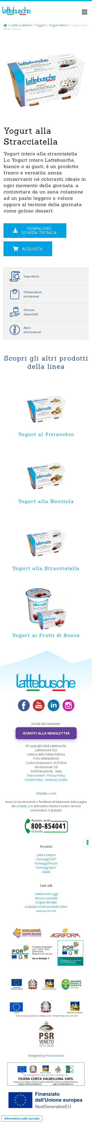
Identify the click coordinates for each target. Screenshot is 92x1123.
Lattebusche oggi (46, 894)
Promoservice (55, 1056)
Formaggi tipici (46, 868)
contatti (21, 806)
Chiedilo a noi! (46, 793)
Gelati (46, 872)
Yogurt (40, 25)
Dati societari (36, 775)
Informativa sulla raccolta (21, 1118)
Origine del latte (46, 902)
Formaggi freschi (46, 863)
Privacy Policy (56, 775)
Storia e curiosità (46, 898)
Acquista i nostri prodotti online (46, 907)
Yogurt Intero (58, 25)
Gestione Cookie (56, 780)
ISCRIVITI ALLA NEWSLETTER (46, 733)
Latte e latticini (21, 25)
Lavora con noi (46, 911)
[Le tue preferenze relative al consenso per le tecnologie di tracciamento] (87, 842)
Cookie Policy (34, 780)
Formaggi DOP (46, 859)
